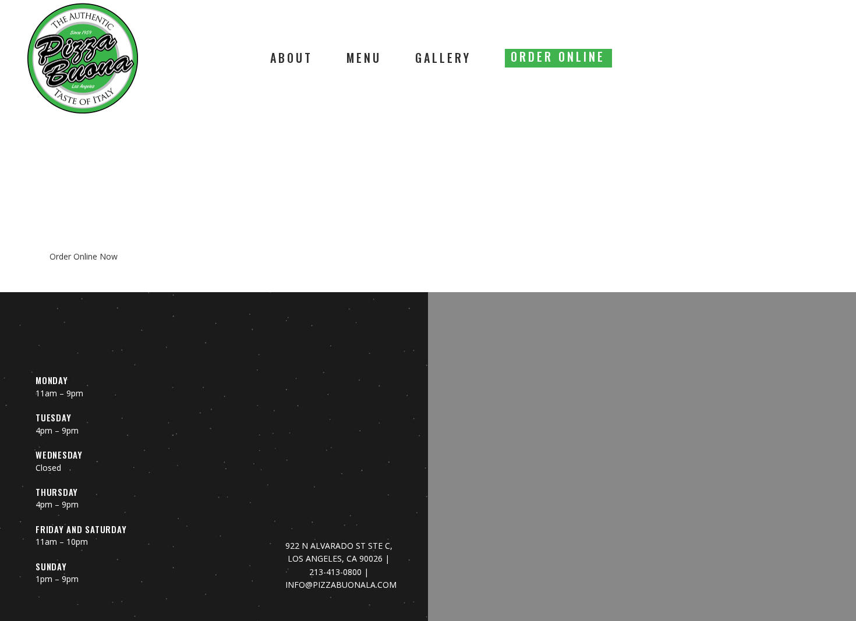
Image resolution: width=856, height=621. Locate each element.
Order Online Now (83, 256)
